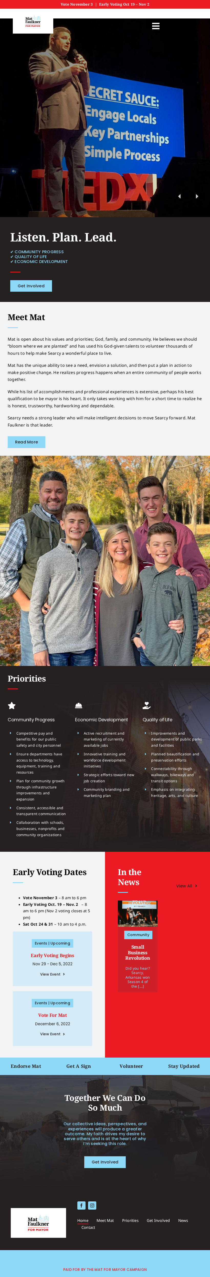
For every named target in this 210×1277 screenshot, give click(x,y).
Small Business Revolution (137, 952)
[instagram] (92, 1205)
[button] (199, 202)
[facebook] (81, 1205)
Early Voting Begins (52, 955)
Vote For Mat (52, 1015)
